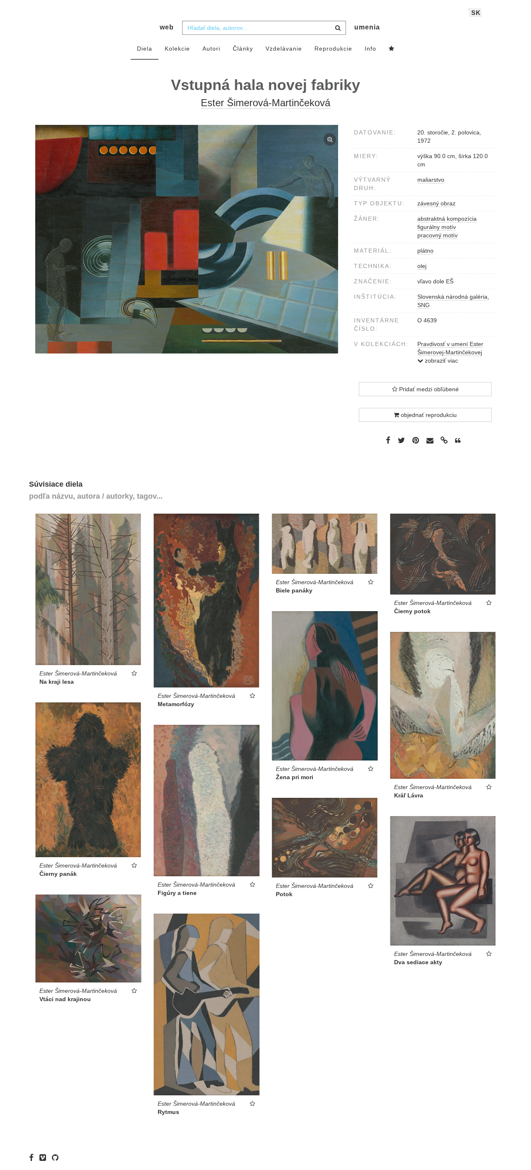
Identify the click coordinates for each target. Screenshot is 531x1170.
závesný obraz (436, 203)
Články (243, 48)
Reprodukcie (333, 48)
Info (370, 48)
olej (421, 266)
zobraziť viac (440, 360)
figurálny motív (436, 227)
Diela (144, 48)
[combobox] (264, 28)
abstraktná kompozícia (447, 218)
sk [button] (476, 12)
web (167, 27)
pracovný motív (437, 235)
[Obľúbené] (391, 49)
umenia (367, 27)
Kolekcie (177, 48)
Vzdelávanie (284, 48)
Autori (211, 48)
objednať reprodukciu (428, 415)
